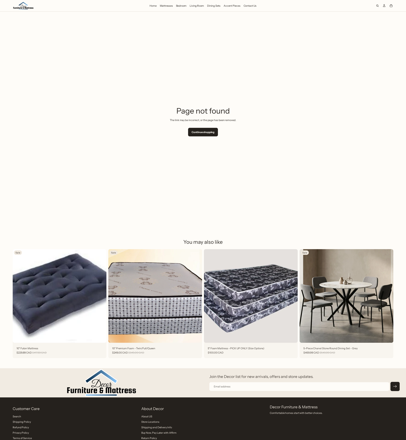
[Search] (377, 5)
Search (17, 416)
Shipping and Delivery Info (156, 427)
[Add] (101, 337)
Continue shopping (203, 132)
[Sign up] (395, 386)
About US (146, 416)
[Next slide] (388, 296)
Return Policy (149, 438)
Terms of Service (22, 438)
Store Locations (150, 422)
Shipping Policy (22, 422)
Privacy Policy (21, 432)
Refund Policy (21, 427)
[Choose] (197, 337)
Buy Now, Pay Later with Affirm (159, 432)
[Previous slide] (304, 296)
